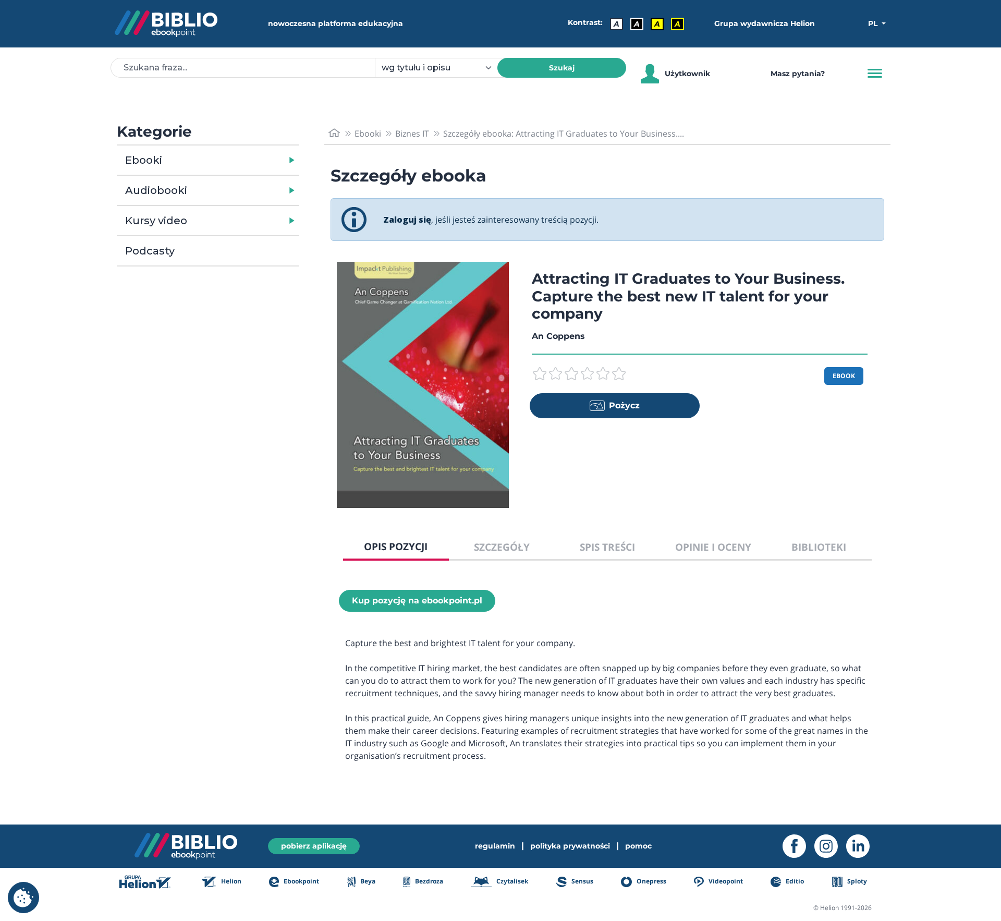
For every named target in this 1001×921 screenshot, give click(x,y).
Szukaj (562, 67)
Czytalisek (511, 881)
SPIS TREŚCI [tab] (607, 547)
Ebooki (143, 160)
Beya (367, 881)
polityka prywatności (570, 846)
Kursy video (156, 220)
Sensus (581, 881)
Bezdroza (428, 881)
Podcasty (150, 251)
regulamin (495, 846)
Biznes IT (412, 133)
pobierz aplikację (314, 846)
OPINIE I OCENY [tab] (713, 547)
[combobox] (442, 67)
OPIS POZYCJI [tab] (396, 546)
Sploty (856, 881)
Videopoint (725, 881)
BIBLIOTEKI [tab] (818, 547)
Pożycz (624, 405)
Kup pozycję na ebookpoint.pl (417, 600)
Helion (230, 881)
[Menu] (875, 73)
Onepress (650, 881)
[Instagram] (830, 846)
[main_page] (334, 133)
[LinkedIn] (862, 846)
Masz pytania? (798, 73)
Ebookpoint (300, 881)
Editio (794, 881)
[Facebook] (798, 846)
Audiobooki (156, 190)
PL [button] (874, 23)
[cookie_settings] (23, 897)
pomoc (638, 846)
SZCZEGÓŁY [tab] (502, 547)
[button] (234, 160)
